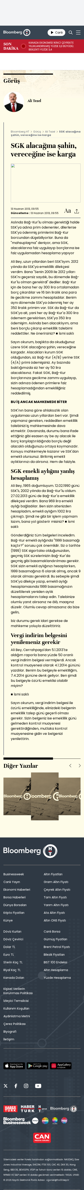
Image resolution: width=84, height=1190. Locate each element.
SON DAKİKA (10, 46)
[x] (5, 1087)
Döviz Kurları (12, 931)
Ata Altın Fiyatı (54, 913)
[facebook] (16, 1087)
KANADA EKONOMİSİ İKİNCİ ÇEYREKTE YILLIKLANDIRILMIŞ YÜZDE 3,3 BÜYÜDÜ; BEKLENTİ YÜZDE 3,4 (51, 46)
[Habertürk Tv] (28, 1109)
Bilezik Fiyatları (54, 954)
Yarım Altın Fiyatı (56, 905)
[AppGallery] (61, 1066)
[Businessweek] (20, 1121)
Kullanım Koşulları (16, 1008)
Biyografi (9, 1031)
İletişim (8, 1039)
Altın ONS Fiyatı (55, 920)
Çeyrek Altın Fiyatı (57, 889)
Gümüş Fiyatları (55, 939)
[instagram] (26, 1087)
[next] (79, 765)
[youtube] (38, 1087)
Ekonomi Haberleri (16, 889)
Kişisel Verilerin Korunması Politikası (18, 991)
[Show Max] (64, 1121)
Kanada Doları (13, 978)
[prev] (70, 765)
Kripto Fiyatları (13, 913)
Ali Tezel (50, 131)
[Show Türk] (55, 1121)
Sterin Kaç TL (13, 962)
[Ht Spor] (42, 1109)
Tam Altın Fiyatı (55, 897)
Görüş (37, 131)
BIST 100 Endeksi (55, 962)
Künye (8, 920)
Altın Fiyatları (53, 874)
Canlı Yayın (11, 882)
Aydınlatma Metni (16, 1016)
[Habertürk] (10, 1109)
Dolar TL (9, 947)
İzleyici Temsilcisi (16, 1001)
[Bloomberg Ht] (63, 1109)
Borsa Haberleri (14, 897)
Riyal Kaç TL (12, 970)
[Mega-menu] (78, 32)
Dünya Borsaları (14, 905)
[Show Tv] (45, 1121)
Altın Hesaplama (56, 970)
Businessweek (13, 874)
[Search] (71, 32)
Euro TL (8, 954)
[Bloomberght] (16, 32)
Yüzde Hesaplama (57, 978)
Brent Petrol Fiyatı (57, 947)
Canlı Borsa (52, 931)
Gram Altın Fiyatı (56, 882)
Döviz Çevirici (13, 939)
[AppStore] (14, 1066)
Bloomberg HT (20, 131)
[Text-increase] (67, 211)
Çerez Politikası (14, 1024)
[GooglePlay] (37, 1066)
